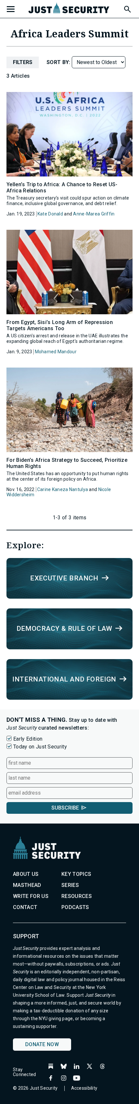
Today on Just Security (40, 747)
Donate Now (42, 1044)
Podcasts (75, 907)
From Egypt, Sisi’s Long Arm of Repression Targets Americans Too (59, 325)
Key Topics (76, 874)
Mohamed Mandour (56, 351)
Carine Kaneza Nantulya (62, 489)
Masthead (27, 885)
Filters (22, 62)
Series (70, 885)
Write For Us (30, 896)
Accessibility (84, 1088)
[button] (127, 8)
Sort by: (59, 62)
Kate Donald (50, 213)
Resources (76, 896)
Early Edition (27, 739)
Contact (25, 907)
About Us (26, 874)
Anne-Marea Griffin (93, 213)
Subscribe (65, 808)
